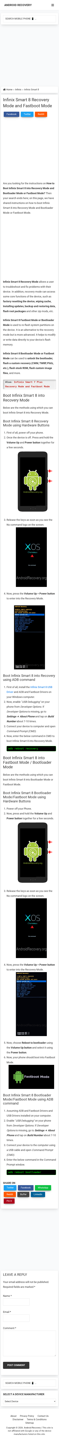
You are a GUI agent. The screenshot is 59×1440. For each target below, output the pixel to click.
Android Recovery (18, 5)
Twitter (10, 1187)
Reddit (10, 1194)
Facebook (26, 1187)
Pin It (9, 1201)
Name (7, 1295)
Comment (9, 1328)
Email (7, 1311)
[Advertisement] (29, 55)
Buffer (23, 1194)
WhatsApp (43, 1187)
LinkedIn (38, 1194)
